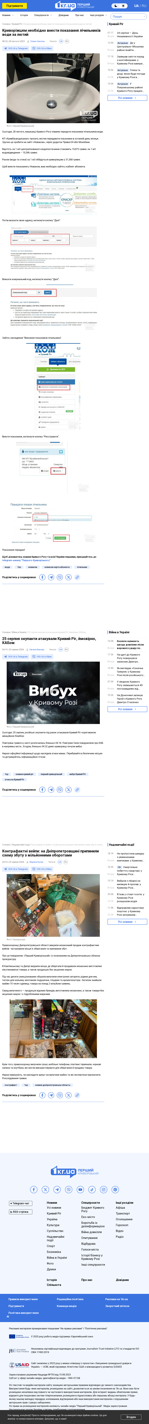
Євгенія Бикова (36, 649)
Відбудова (88, 1243)
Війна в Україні (57, 1257)
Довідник (63, 15)
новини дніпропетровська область (52, 1085)
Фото (50, 1263)
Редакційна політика (70, 1299)
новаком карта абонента (57, 567)
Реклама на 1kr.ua (116, 1299)
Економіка (54, 1252)
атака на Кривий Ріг (14, 779)
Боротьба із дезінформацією (93, 1224)
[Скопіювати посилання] (77, 577)
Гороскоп (122, 1225)
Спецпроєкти (41, 15)
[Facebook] (42, 577)
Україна (52, 1219)
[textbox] (126, 16)
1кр (19, 567)
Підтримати (14, 6)
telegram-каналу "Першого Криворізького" (26, 560)
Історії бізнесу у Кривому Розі (92, 1257)
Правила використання (23, 1299)
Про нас (79, 15)
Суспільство (55, 1231)
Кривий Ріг (54, 1213)
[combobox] (126, 16)
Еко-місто (88, 1217)
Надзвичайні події (55, 1238)
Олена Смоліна (37, 41)
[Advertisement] (53, 607)
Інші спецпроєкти (93, 1264)
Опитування (89, 1238)
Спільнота (54, 1285)
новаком (32, 567)
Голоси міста (90, 1249)
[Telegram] (51, 577)
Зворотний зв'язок (117, 1306)
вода (7, 567)
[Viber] (60, 577)
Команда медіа (67, 1306)
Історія (24, 15)
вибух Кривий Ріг (78, 774)
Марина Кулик (36, 862)
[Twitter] (68, 577)
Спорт (51, 1246)
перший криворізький (51, 774)
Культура (53, 1225)
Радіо (120, 1236)
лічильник (82, 567)
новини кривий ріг (24, 774)
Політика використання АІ (23, 1314)
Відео (119, 1231)
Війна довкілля (91, 1232)
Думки (51, 1269)
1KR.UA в (18, 48)
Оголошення (124, 1219)
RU (144, 6)
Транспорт (123, 1213)
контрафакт (11, 1085)
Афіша (120, 1207)
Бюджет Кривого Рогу (92, 1209)
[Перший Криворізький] (74, 6)
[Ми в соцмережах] (33, 1189)
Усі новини (125, 98)
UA (136, 6)
